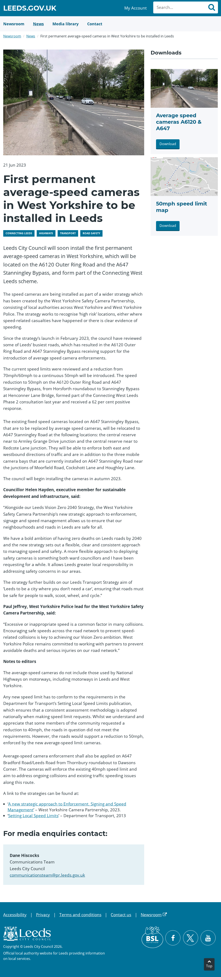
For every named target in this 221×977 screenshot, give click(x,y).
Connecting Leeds (19, 233)
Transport (68, 233)
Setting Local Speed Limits (33, 815)
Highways (46, 233)
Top (209, 966)
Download (167, 143)
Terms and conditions (80, 915)
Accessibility (15, 915)
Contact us (121, 915)
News (30, 36)
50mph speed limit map (181, 207)
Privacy (43, 915)
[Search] (211, 7)
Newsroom (12, 36)
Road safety (91, 233)
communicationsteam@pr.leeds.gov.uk (47, 875)
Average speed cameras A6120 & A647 (178, 122)
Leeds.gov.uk (29, 9)
